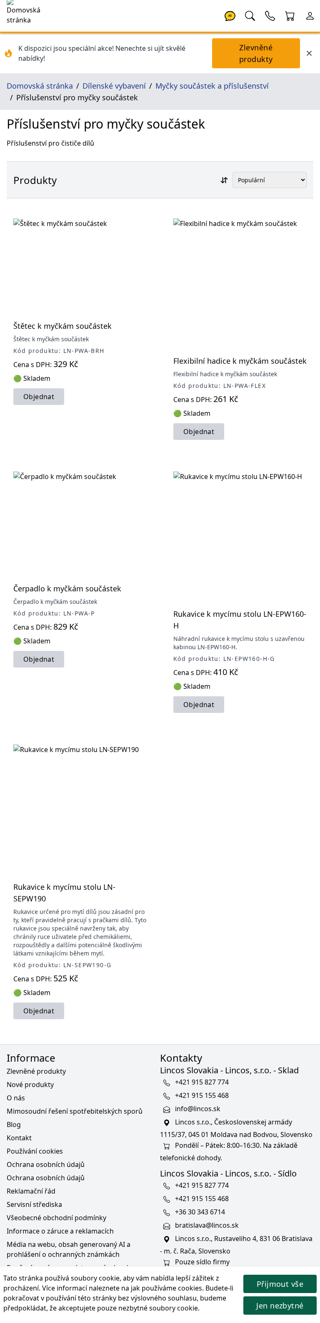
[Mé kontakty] (270, 15)
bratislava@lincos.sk (207, 1225)
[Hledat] (250, 15)
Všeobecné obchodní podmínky (56, 1217)
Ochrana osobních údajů (46, 1164)
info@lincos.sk (197, 1108)
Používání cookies (35, 1151)
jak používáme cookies (166, 1288)
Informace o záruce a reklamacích (60, 1231)
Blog (14, 1124)
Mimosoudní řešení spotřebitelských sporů (74, 1111)
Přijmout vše (280, 1284)
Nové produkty (30, 1084)
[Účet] (310, 15)
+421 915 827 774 (202, 1082)
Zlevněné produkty (256, 53)
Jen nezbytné (279, 1306)
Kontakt (19, 1137)
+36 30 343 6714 (200, 1211)
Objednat (38, 396)
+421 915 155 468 (202, 1095)
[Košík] (290, 15)
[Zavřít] (309, 53)
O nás (16, 1097)
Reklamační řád (31, 1191)
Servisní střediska (34, 1204)
